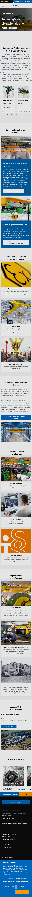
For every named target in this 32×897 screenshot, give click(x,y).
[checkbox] (5, 878)
